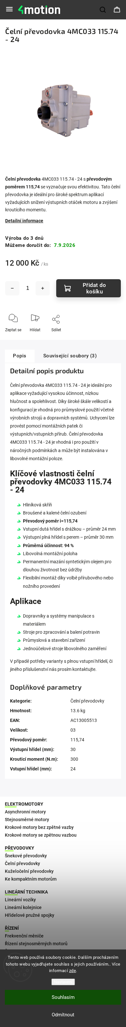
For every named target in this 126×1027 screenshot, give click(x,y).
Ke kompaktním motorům (31, 879)
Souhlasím (63, 997)
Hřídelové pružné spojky (29, 915)
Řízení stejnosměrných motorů (36, 943)
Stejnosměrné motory (27, 819)
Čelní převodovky (87, 701)
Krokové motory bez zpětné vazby (39, 827)
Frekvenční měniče (24, 935)
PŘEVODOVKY (19, 848)
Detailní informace (24, 220)
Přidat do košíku (94, 288)
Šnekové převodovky (26, 855)
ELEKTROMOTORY (24, 804)
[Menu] (9, 9)
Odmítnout (63, 1015)
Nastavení (63, 981)
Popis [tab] (19, 356)
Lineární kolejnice (23, 907)
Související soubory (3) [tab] (70, 356)
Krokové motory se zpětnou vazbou (41, 835)
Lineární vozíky (20, 899)
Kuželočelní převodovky (29, 871)
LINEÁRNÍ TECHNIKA (26, 892)
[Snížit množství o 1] (12, 288)
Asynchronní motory (25, 811)
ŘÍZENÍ (12, 928)
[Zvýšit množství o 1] (43, 288)
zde (72, 970)
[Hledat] (103, 9)
